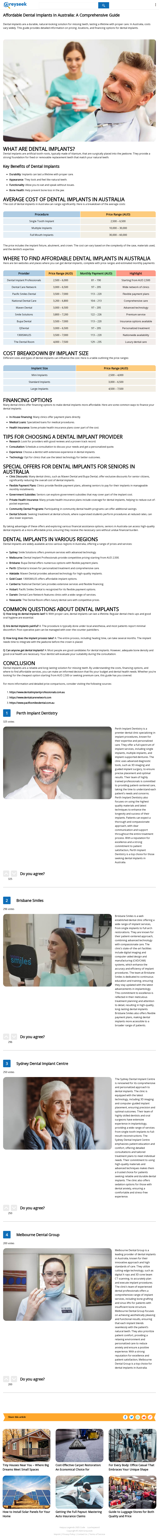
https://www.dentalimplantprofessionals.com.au (37, 692)
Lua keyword (93, 1527)
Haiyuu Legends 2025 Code (72, 1527)
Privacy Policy (68, 1534)
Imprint (57, 1534)
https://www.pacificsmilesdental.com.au (31, 702)
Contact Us (82, 1534)
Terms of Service (97, 1534)
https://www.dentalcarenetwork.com (30, 697)
